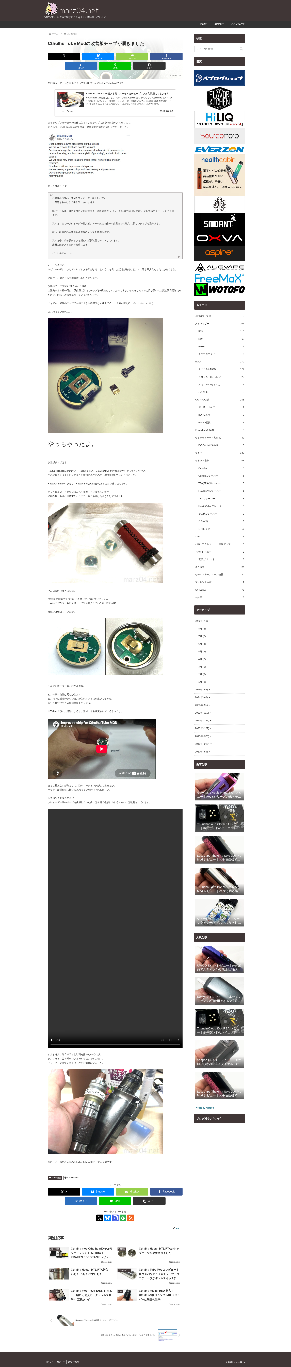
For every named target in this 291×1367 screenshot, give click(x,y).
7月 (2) (202, 636)
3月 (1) (202, 666)
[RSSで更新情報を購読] (130, 1218)
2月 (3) (202, 674)
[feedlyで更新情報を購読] (123, 1218)
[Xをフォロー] (99, 1218)
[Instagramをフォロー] (115, 1218)
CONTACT (73, 1362)
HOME (49, 1362)
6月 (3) (202, 643)
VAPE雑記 (56, 1178)
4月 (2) (202, 659)
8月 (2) (202, 628)
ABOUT (61, 1362)
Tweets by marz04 (204, 1107)
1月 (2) (202, 681)
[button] (149, 66)
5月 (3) (202, 651)
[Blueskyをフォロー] (107, 1218)
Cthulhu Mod (73, 1178)
